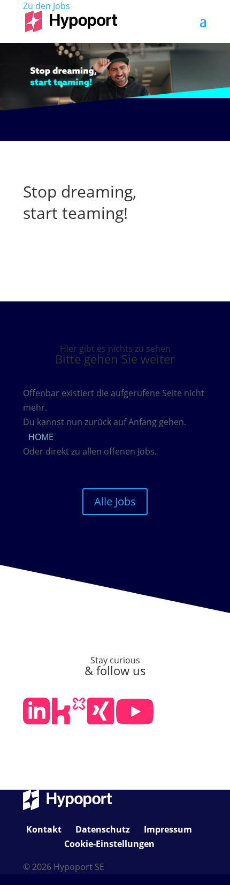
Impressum (168, 829)
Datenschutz (102, 829)
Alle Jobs (115, 501)
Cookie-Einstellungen (109, 844)
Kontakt (44, 829)
